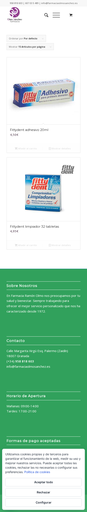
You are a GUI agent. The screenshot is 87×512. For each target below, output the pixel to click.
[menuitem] (44, 15)
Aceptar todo (43, 482)
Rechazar (43, 492)
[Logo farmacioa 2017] (36, 15)
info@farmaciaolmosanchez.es (28, 366)
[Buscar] (44, 15)
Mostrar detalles (61, 148)
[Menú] (54, 15)
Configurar (44, 502)
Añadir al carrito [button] (27, 148)
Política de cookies (37, 472)
